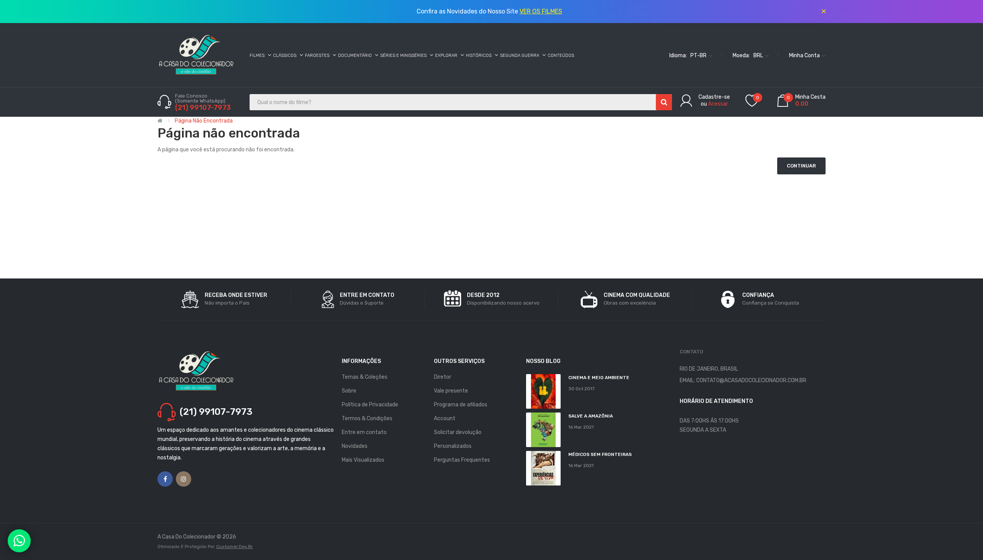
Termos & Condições (367, 418)
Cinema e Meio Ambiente (598, 377)
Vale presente (451, 391)
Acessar (718, 104)
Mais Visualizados (363, 460)
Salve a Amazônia (590, 416)
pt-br (699, 55)
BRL (758, 55)
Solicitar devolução (458, 432)
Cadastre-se (714, 97)
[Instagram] (183, 479)
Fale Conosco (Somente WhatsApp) (201, 98)
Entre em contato (364, 432)
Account (444, 418)
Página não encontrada (204, 121)
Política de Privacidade (370, 404)
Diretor (442, 377)
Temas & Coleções (364, 377)
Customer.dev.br (234, 546)
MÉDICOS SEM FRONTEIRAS (600, 454)
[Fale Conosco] (19, 540)
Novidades (354, 446)
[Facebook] (165, 479)
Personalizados (453, 446)
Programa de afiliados (460, 404)
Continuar (801, 166)
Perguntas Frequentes (462, 460)
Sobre (349, 391)
